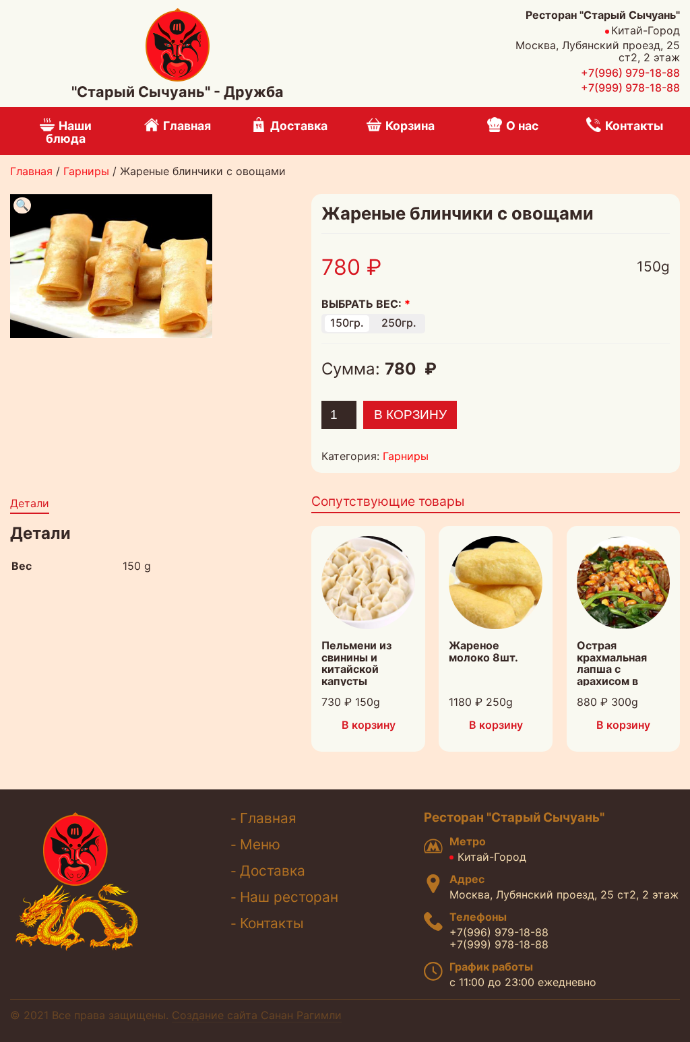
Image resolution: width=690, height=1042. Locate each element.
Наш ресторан (289, 896)
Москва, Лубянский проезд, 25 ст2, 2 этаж (564, 894)
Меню (260, 844)
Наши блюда (69, 132)
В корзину (410, 415)
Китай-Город (492, 857)
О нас (522, 126)
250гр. (398, 322)
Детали (29, 503)
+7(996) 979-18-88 (630, 72)
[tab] (29, 504)
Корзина (410, 126)
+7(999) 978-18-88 (630, 87)
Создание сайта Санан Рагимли (257, 1015)
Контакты (634, 126)
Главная (187, 126)
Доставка (298, 126)
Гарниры (86, 171)
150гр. (347, 322)
